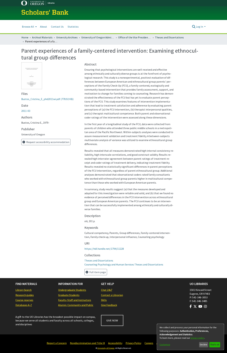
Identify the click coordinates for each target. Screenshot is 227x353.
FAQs (104, 300)
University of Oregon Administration (97, 37)
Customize (165, 344)
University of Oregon (105, 348)
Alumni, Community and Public (75, 305)
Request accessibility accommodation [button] (47, 142)
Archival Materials (42, 37)
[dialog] (190, 337)
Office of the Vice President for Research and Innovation (134, 37)
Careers (149, 343)
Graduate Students (68, 295)
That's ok (214, 344)
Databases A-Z (23, 305)
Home (24, 37)
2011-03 (25, 110)
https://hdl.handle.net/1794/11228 (104, 248)
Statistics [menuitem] (73, 26)
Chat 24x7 (106, 290)
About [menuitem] (43, 26)
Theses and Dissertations (169, 37)
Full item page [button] (97, 272)
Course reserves (24, 300)
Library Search (23, 290)
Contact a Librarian (112, 295)
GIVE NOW (112, 320)
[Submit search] (194, 27)
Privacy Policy (133, 343)
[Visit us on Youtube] (200, 306)
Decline (203, 344)
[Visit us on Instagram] (205, 306)
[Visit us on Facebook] (191, 306)
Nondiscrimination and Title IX (87, 343)
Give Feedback (109, 305)
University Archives (67, 37)
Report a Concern (57, 343)
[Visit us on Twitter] (195, 306)
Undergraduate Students (72, 290)
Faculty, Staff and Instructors (74, 300)
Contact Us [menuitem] (57, 26)
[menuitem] (29, 26)
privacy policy (197, 337)
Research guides (24, 295)
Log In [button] (200, 26)
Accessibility (115, 343)
